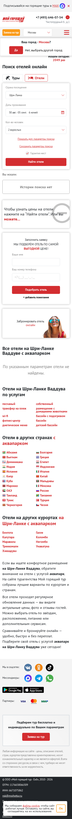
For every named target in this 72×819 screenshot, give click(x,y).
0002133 (7, 816)
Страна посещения (16, 87)
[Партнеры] (35, 701)
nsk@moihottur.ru (12, 795)
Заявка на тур (11, 32)
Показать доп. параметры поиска (36, 138)
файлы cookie (31, 805)
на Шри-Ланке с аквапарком (33, 520)
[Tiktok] (49, 667)
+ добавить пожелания (36, 297)
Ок (61, 808)
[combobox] (36, 95)
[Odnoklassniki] (39, 667)
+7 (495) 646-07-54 (49, 17)
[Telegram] (39, 678)
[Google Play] (12, 690)
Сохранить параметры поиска (36, 146)
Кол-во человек (14, 122)
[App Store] (33, 690)
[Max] (62, 6)
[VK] (28, 667)
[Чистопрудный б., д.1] (69, 17)
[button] (36, 112)
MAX (55, 6)
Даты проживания (16, 104)
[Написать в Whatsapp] (49, 678)
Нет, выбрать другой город (43, 50)
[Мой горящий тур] (13, 19)
